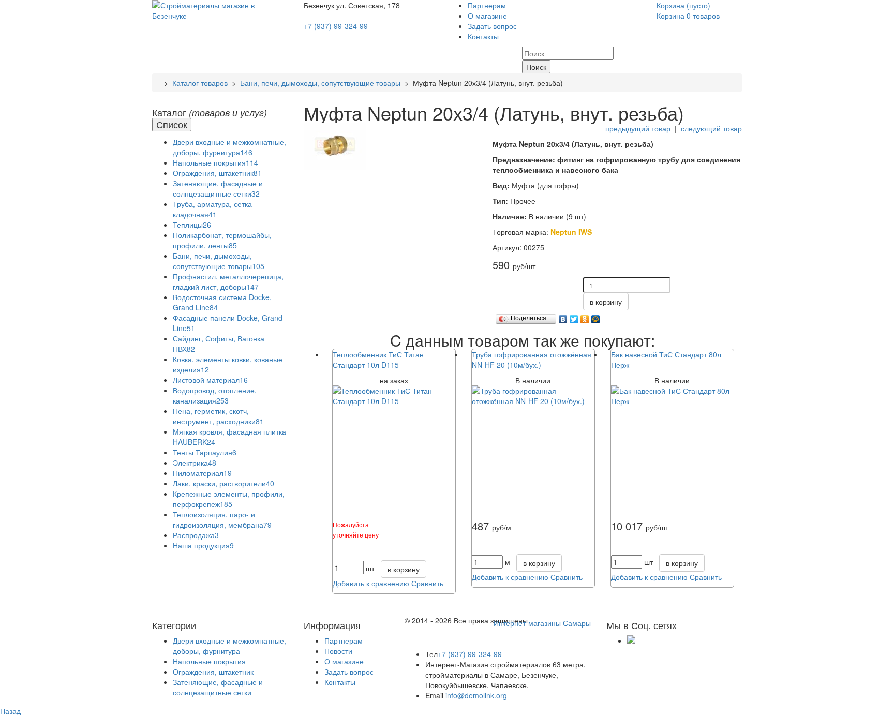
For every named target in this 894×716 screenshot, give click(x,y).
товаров (688, 15)
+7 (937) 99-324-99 (336, 26)
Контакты (483, 36)
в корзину (606, 301)
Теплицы (192, 224)
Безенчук (320, 5)
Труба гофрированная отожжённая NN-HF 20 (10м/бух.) (531, 359)
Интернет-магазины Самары (542, 623)
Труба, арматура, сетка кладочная (212, 209)
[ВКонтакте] (563, 316)
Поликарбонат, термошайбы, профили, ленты (222, 240)
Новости (338, 651)
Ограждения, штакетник (217, 173)
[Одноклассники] (584, 316)
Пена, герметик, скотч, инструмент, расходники (218, 416)
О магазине (487, 15)
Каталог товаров (200, 83)
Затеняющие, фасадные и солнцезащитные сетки (218, 188)
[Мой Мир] (595, 316)
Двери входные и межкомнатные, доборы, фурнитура (229, 147)
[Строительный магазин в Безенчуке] (220, 9)
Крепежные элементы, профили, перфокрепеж (229, 498)
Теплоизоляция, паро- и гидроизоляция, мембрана (222, 519)
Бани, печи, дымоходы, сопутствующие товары (320, 83)
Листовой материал (210, 380)
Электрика (194, 462)
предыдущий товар (638, 128)
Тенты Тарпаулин (204, 452)
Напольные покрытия (215, 162)
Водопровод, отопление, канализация (215, 395)
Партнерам (487, 5)
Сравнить (427, 583)
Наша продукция (203, 545)
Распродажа (196, 535)
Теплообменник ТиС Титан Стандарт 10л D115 (378, 359)
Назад (10, 711)
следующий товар (711, 128)
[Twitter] (574, 316)
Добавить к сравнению (371, 583)
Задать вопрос (492, 26)
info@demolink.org (476, 695)
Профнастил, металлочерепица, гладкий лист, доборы (228, 281)
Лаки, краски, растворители (223, 483)
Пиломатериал (202, 473)
